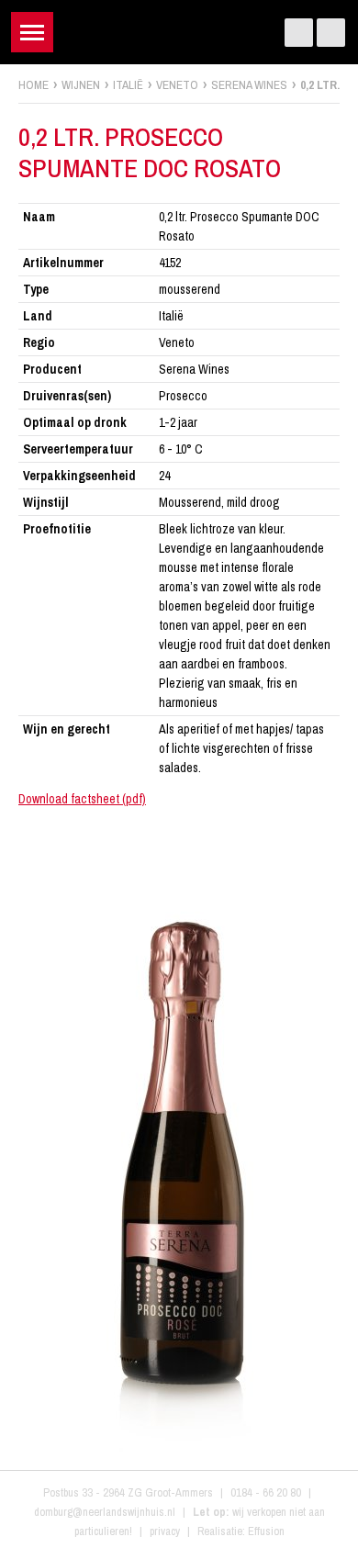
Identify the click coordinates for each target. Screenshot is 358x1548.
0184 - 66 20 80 (265, 1492)
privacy (165, 1531)
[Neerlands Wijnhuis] (179, 28)
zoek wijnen (341, 780)
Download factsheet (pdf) (82, 799)
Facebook (299, 32)
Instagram (331, 32)
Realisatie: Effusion (241, 1531)
